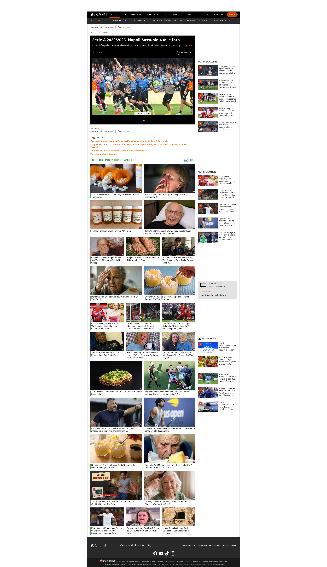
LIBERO (118, 561)
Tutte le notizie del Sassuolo (103, 154)
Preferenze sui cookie (144, 564)
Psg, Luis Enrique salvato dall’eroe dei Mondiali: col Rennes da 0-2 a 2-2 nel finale (129, 141)
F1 (166, 14)
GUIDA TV (203, 14)
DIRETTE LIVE (153, 14)
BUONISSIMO (213, 561)
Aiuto (154, 564)
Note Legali (115, 564)
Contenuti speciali (189, 545)
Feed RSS (225, 545)
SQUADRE (202, 21)
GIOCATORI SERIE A (220, 21)
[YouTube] (161, 555)
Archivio (233, 545)
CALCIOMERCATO (132, 14)
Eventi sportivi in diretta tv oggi (214, 295)
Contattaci (202, 545)
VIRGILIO (125, 561)
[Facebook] (155, 555)
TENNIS (189, 14)
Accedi (232, 15)
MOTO (176, 14)
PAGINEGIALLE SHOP (148, 561)
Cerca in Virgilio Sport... (134, 545)
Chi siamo (107, 564)
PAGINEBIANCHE (169, 561)
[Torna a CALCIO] (92, 21)
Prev (94, 86)
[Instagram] (173, 555)
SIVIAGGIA (194, 561)
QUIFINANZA (203, 561)
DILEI (188, 561)
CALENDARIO (114, 21)
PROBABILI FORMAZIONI (165, 21)
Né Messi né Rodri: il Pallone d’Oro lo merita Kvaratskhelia (118, 150)
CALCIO (114, 14)
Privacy (123, 564)
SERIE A (106, 32)
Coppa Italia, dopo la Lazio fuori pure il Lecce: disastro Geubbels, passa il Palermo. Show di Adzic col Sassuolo (138, 145)
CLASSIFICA (129, 21)
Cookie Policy (131, 564)
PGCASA (160, 561)
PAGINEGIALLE (134, 561)
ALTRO (217, 14)
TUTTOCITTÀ (180, 561)
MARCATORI (144, 21)
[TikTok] (167, 555)
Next (191, 86)
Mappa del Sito (214, 545)
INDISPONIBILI (187, 21)
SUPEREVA (223, 561)
